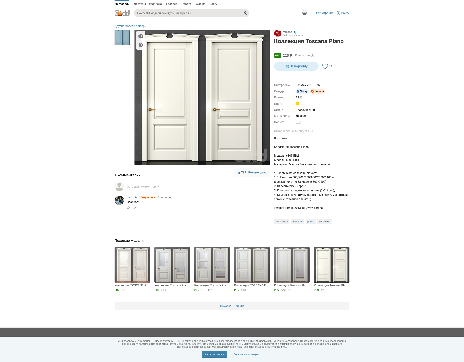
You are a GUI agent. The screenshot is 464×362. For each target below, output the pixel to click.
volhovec (324, 221)
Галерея (171, 4)
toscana (297, 221)
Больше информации (246, 354)
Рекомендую (255, 172)
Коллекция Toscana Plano (171, 285)
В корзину (299, 66)
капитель (282, 221)
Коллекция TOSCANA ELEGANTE (251, 285)
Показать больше (232, 306)
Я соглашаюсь (214, 354)
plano (310, 221)
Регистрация (324, 13)
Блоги (214, 4)
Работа (187, 4)
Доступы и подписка (148, 4)
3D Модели (122, 4)
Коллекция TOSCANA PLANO (132, 285)
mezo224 (132, 197)
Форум (200, 4)
